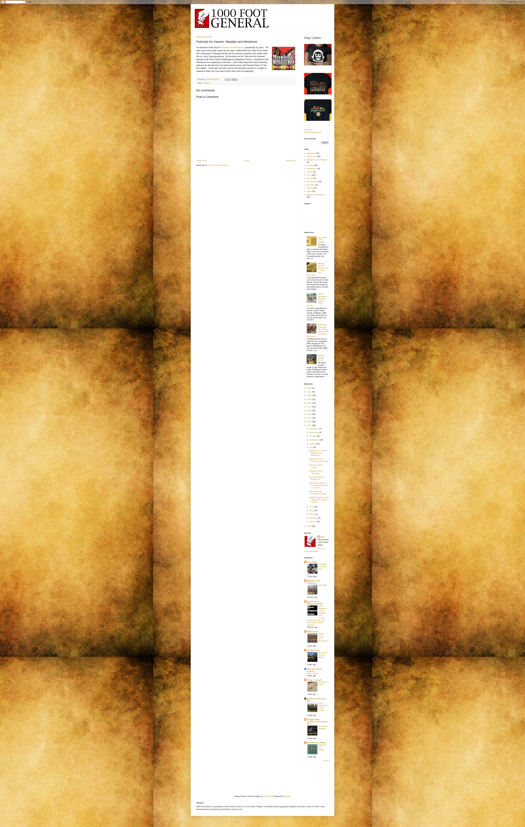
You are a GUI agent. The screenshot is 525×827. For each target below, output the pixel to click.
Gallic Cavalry (312, 673)
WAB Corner (312, 631)
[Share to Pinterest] (236, 79)
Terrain (310, 188)
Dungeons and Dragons (317, 160)
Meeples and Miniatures (232, 47)
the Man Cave (313, 650)
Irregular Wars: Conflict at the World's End (317, 721)
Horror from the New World (322, 654)
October (313, 436)
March (313, 514)
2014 (309, 418)
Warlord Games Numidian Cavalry (317, 492)
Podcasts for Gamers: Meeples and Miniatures (318, 452)
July (311, 447)
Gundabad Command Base (322, 566)
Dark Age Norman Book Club (316, 478)
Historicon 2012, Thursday (316, 472)
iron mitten (312, 562)
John (208, 79)
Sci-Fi (309, 175)
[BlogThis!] (228, 79)
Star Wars (311, 185)
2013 (309, 421)
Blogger (287, 796)
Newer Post (202, 161)
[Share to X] (231, 79)
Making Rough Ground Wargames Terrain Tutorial (319, 499)
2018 (309, 403)
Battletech (311, 153)
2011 (309, 526)
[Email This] (225, 79)
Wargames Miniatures (316, 194)
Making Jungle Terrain (321, 357)
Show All (326, 760)
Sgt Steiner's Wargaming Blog (314, 602)
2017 (309, 407)
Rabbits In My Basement (313, 582)
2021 (309, 392)
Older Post (290, 161)
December (314, 429)
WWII (309, 191)
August (313, 444)
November (314, 432)
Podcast (207, 83)
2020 (309, 395)
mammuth (267, 796)
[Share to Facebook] (233, 79)
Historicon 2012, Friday (316, 466)
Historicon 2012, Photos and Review (318, 460)
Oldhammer (312, 168)
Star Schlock (312, 181)
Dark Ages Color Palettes (322, 239)
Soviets (310, 178)
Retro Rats (322, 585)
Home (246, 161)
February (314, 518)
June (312, 507)
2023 (309, 388)
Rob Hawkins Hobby (316, 742)
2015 (309, 414)
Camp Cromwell (314, 680)
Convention (312, 156)
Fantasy (310, 165)
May (312, 510)
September (315, 440)
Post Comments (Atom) (218, 165)
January (313, 522)
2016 (309, 410)
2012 (309, 425)
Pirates (310, 172)
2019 (309, 399)
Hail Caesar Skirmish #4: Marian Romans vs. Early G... (318, 485)
